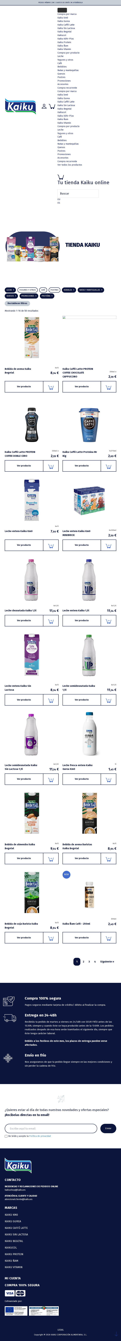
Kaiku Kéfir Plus (66, 116)
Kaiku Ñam (63, 45)
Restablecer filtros (17, 303)
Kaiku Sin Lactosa (66, 105)
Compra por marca (67, 14)
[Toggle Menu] (62, 10)
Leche (60, 56)
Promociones (64, 80)
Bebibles (62, 66)
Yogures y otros (65, 60)
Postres (61, 77)
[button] (69, 290)
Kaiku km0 (63, 94)
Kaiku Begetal (65, 108)
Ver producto (24, 386)
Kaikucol (62, 112)
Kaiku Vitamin (64, 49)
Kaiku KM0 (11, 1214)
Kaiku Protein (64, 42)
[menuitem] (59, 199)
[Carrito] (87, 177)
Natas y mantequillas (68, 70)
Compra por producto (69, 52)
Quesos (61, 73)
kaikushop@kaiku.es (15, 1190)
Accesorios (63, 84)
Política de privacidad (40, 1136)
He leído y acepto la (29, 1136)
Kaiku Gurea (64, 98)
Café (60, 63)
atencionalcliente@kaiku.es (18, 1199)
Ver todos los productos (70, 165)
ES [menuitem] (59, 203)
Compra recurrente (67, 88)
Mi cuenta (13, 1278)
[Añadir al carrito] (51, 386)
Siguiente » (107, 961)
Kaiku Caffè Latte (66, 101)
